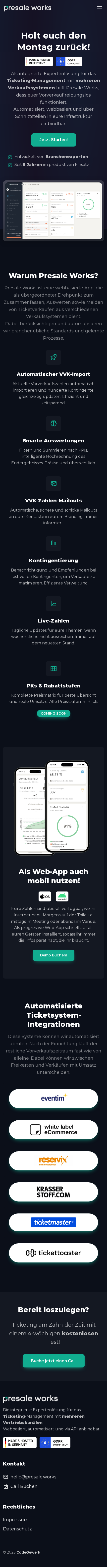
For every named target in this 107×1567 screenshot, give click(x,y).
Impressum (16, 1519)
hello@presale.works (33, 1477)
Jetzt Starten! (54, 139)
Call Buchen (24, 1486)
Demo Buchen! (53, 955)
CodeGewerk (28, 1552)
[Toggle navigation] (99, 8)
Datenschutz (17, 1529)
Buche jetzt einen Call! (53, 1360)
